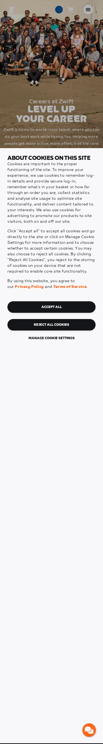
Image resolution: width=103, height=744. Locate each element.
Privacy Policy (29, 287)
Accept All (51, 307)
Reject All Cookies (51, 324)
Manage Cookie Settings (52, 338)
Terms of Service (70, 287)
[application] (89, 730)
